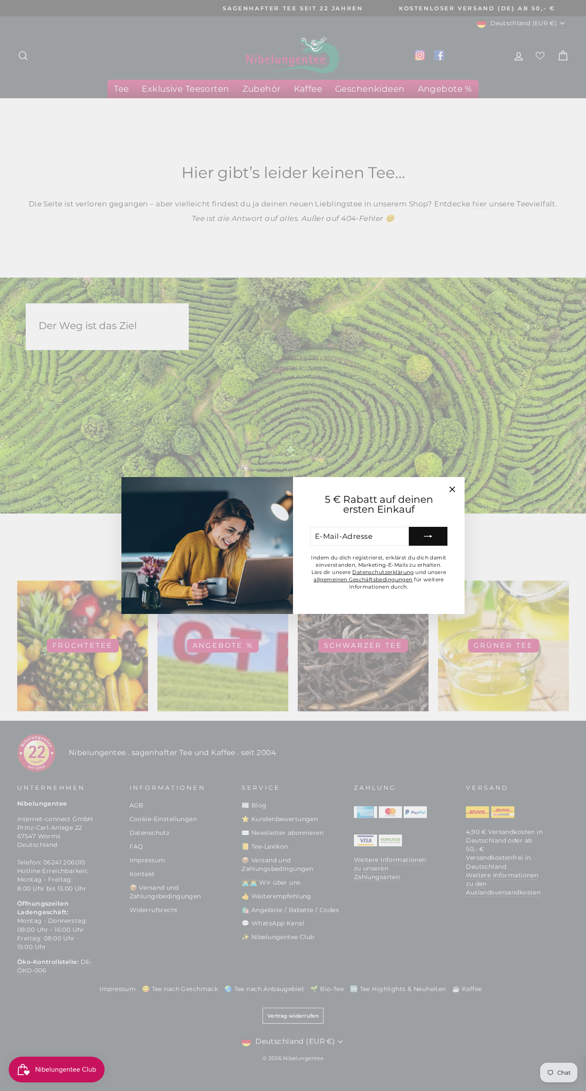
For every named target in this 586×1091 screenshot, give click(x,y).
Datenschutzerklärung (383, 572)
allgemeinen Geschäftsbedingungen (363, 579)
